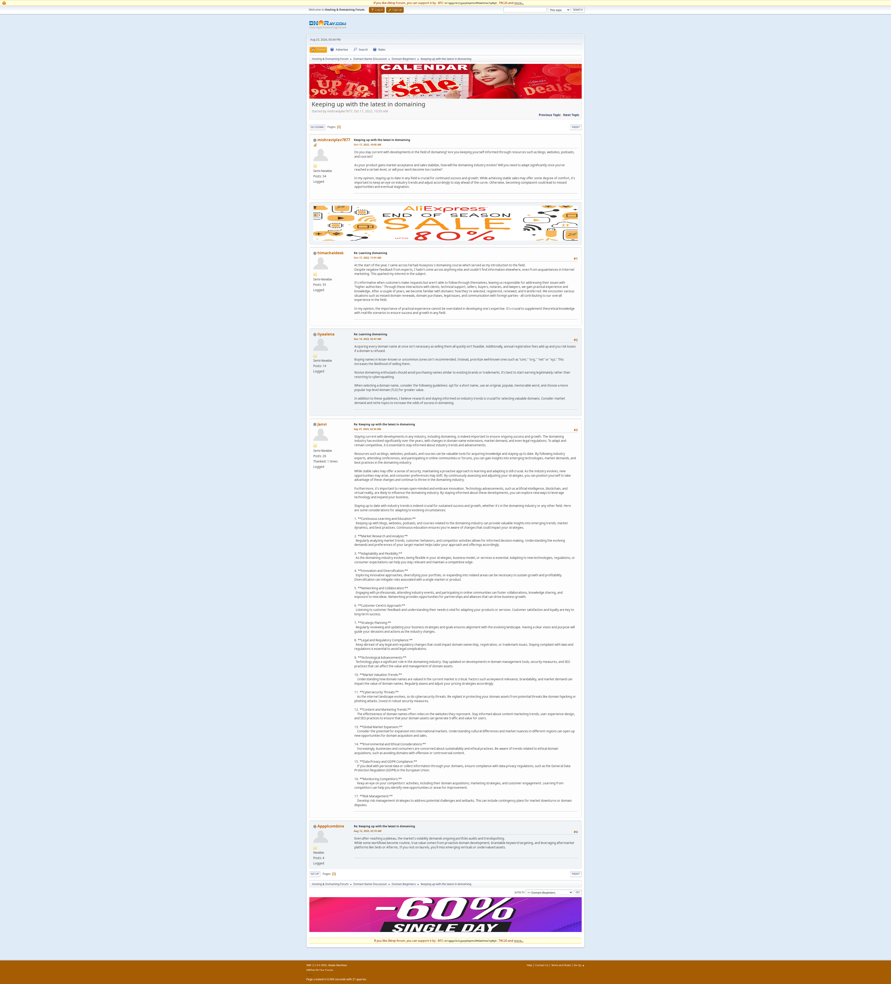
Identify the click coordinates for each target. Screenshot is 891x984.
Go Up (315, 874)
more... (519, 3)
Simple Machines (337, 965)
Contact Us (541, 965)
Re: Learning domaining (370, 253)
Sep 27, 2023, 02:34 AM (367, 429)
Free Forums (326, 970)
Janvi (322, 424)
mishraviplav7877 (333, 139)
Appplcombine (330, 826)
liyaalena (326, 334)
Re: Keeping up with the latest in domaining (384, 424)
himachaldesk (330, 252)
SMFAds (310, 970)
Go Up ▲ (579, 965)
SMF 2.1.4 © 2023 (316, 965)
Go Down (317, 127)
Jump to (519, 892)
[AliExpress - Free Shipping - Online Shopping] (445, 97)
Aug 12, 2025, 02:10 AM (367, 831)
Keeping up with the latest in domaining (382, 140)
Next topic (571, 115)
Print (576, 127)
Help (529, 965)
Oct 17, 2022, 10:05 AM (367, 144)
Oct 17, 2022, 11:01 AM (367, 257)
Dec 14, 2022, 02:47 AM (367, 339)
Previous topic (550, 115)
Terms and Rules (561, 965)
